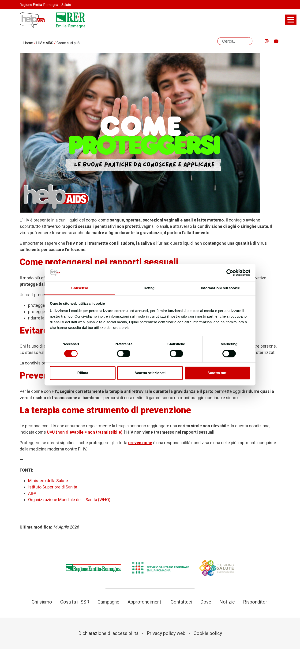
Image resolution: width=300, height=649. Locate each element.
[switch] (123, 353)
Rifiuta (82, 373)
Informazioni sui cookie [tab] (220, 288)
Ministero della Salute (48, 480)
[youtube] (276, 41)
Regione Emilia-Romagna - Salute (45, 5)
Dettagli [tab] (150, 288)
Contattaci (181, 602)
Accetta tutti (217, 373)
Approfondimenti (145, 602)
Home (28, 43)
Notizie (227, 602)
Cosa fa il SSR (74, 602)
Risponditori (255, 602)
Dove (205, 602)
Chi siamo (42, 602)
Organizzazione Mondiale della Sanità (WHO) (69, 499)
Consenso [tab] (79, 288)
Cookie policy (208, 633)
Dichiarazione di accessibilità (108, 633)
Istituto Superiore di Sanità (52, 486)
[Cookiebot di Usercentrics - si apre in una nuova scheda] (229, 272)
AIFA (32, 493)
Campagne (108, 602)
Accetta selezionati (150, 373)
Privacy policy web (166, 633)
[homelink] (32, 20)
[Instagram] (267, 41)
